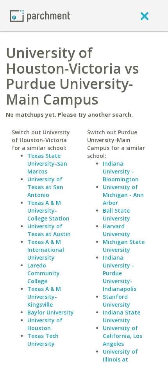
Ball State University (116, 214)
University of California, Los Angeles (122, 335)
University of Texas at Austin (49, 230)
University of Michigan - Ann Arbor (123, 194)
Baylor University (50, 312)
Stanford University (116, 300)
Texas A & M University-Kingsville (44, 296)
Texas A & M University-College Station (48, 210)
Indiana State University (121, 316)
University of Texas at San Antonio (45, 187)
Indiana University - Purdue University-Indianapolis (119, 273)
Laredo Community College (43, 273)
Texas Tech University (43, 339)
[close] (144, 15)
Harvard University (116, 230)
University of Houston (45, 324)
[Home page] (40, 15)
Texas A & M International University (45, 249)
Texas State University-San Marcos (47, 163)
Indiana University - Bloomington (121, 171)
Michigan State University (124, 245)
